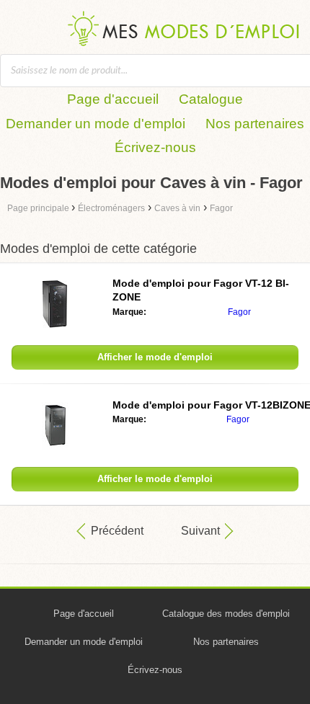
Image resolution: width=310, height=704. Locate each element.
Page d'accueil (113, 99)
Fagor (239, 312)
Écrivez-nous (155, 147)
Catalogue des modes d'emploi (226, 613)
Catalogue (211, 99)
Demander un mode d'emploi (95, 123)
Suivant (200, 531)
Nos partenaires (254, 123)
